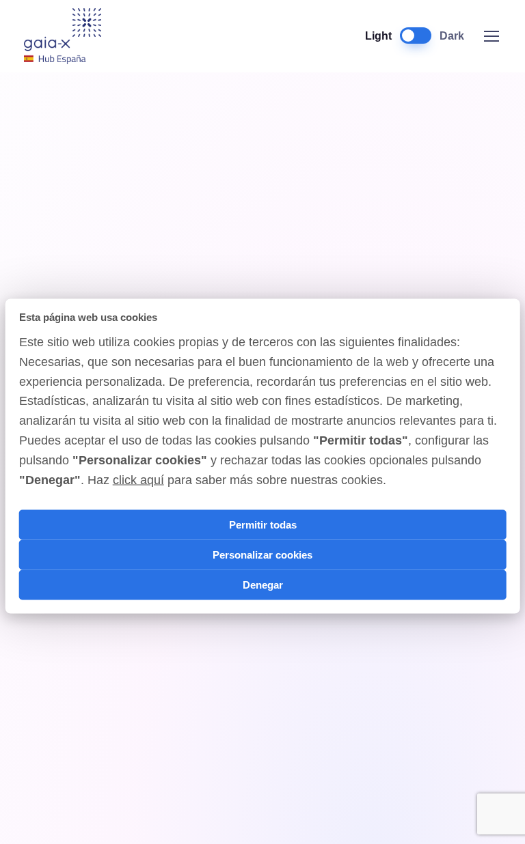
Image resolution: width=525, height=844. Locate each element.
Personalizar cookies (262, 554)
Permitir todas (263, 524)
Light (378, 36)
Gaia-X (70, 36)
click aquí (138, 479)
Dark (452, 36)
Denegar (263, 584)
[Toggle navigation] (491, 36)
